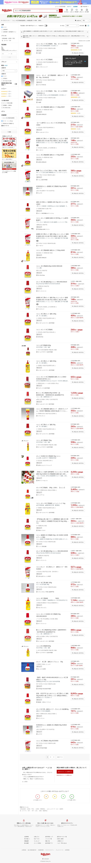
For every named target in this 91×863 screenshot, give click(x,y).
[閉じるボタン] (87, 32)
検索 (10, 57)
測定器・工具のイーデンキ (44, 702)
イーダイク (40, 150)
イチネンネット (41, 415)
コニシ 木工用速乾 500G (47, 598)
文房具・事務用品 (40, 809)
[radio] (2, 27)
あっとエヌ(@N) (42, 669)
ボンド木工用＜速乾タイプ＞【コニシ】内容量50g (52, 709)
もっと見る (24, 781)
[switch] (15, 84)
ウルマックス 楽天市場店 (44, 388)
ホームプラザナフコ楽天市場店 (45, 352)
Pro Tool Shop (41, 275)
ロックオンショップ (42, 67)
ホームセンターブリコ (43, 132)
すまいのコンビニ (42, 607)
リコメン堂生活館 (42, 546)
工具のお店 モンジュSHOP (44, 576)
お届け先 (3, 67)
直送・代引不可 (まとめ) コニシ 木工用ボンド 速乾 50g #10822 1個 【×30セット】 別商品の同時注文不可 (52, 695)
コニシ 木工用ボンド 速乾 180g (46, 314)
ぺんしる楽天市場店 (42, 179)
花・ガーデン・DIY (25, 810)
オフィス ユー (41, 718)
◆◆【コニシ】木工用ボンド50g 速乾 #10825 (51, 170)
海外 (6, 65)
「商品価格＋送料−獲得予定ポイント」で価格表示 (31, 25)
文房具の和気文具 (42, 114)
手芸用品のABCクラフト (44, 229)
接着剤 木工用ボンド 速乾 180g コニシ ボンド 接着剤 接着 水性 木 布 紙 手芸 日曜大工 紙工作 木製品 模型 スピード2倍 (52, 236)
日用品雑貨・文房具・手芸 (27, 809)
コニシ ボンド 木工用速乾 (44, 59)
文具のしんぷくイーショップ (45, 465)
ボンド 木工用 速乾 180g (44, 582)
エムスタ (40, 193)
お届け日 (3, 73)
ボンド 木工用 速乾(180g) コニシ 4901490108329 (52, 551)
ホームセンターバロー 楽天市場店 (46, 404)
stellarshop (40, 336)
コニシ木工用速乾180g (43, 345)
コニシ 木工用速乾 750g (44, 440)
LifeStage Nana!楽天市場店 (44, 688)
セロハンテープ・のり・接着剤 (55, 809)
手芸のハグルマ (41, 530)
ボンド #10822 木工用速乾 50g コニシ (48, 456)
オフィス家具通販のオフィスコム (46, 213)
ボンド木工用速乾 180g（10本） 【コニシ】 (51, 487)
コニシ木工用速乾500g (43, 646)
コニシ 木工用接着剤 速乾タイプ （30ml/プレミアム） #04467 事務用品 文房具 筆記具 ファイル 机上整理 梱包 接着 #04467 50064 (52, 411)
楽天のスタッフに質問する (65, 771)
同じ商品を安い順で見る (78, 53)
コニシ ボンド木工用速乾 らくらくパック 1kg (50, 503)
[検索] (61, 10)
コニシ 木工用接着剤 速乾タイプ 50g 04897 (50, 155)
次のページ (60, 757)
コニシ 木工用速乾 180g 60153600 (47, 740)
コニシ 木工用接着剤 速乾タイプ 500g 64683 (50, 250)
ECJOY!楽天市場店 (42, 748)
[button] (85, 6)
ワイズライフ (41, 309)
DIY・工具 (34, 810)
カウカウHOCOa (42, 84)
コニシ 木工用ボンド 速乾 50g (45, 424)
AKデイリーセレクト (43, 480)
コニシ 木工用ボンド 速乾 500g (46, 361)
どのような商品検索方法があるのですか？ (33, 776)
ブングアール (41, 495)
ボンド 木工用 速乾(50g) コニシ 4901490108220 (51, 282)
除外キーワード (5, 125)
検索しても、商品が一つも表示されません (33, 778)
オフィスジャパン (42, 291)
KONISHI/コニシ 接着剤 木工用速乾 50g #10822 (51, 186)
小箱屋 (39, 53)
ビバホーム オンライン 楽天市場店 (46, 323)
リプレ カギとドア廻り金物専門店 (46, 591)
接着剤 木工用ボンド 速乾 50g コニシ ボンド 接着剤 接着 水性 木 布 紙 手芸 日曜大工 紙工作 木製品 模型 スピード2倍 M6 (52, 141)
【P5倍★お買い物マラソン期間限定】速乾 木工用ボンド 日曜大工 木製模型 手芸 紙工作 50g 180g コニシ (52, 521)
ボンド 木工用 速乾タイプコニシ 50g (49, 661)
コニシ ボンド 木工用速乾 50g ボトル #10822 (51, 44)
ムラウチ (40, 734)
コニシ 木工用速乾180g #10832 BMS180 (49, 266)
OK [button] (85, 61)
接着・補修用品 (43, 810)
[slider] (1, 51)
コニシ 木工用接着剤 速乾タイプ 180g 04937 (50, 107)
